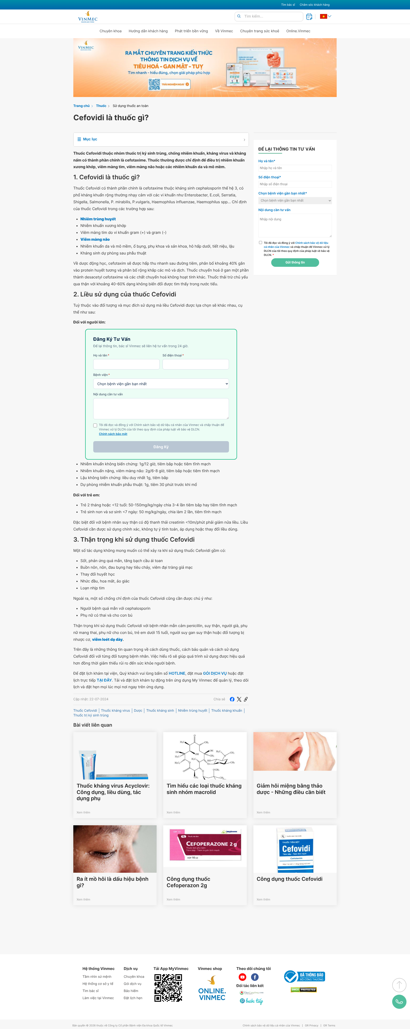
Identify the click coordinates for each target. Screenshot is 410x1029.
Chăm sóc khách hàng (315, 4)
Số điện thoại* (269, 177)
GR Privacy (311, 1025)
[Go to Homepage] (87, 17)
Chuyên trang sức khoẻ (259, 31)
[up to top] (399, 985)
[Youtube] (242, 977)
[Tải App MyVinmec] (168, 988)
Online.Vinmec (298, 31)
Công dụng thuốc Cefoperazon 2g (188, 882)
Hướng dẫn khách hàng (148, 31)
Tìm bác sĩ (288, 4)
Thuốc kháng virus (115, 711)
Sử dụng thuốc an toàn (130, 106)
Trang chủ (81, 106)
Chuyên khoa (111, 31)
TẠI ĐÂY (104, 680)
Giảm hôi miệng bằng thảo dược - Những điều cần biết (291, 789)
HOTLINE (177, 673)
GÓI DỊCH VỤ (215, 673)
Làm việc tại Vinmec (98, 998)
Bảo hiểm (131, 991)
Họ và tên (101, 355)
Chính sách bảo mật (113, 434)
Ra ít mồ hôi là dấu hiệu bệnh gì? (113, 882)
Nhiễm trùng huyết (192, 711)
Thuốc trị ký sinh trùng (91, 715)
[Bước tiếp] (252, 1001)
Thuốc (101, 106)
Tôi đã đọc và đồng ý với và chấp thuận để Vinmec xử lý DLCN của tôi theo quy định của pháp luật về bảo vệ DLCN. (297, 248)
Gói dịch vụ (132, 984)
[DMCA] (304, 989)
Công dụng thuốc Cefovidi (289, 879)
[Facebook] (232, 699)
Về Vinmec (224, 31)
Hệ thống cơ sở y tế (98, 984)
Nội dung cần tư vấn (108, 394)
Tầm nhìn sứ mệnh (97, 977)
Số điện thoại (173, 355)
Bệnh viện (101, 375)
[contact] (399, 1001)
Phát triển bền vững (191, 31)
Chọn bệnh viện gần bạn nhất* (282, 193)
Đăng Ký (161, 446)
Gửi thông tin (295, 262)
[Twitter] (239, 699)
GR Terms (329, 1025)
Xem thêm (83, 812)
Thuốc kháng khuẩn (226, 711)
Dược (138, 711)
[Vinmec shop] (212, 988)
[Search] (239, 16)
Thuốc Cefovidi (85, 711)
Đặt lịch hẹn (133, 998)
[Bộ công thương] (303, 977)
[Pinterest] (246, 699)
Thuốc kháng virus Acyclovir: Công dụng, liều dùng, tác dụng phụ (113, 792)
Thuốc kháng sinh (160, 711)
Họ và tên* (266, 161)
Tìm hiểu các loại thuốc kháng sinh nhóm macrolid (204, 789)
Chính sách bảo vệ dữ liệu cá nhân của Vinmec (271, 1025)
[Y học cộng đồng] (252, 992)
